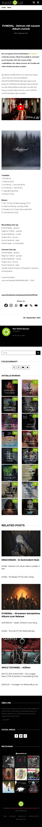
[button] (8, 762)
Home (4, 7)
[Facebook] (6, 305)
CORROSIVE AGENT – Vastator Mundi (30, 458)
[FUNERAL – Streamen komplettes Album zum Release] (21, 597)
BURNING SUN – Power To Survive (30, 390)
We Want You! (21, 819)
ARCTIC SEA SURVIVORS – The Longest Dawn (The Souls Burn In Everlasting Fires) (20, 675)
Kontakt (12, 816)
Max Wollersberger (21, 329)
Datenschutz (34, 816)
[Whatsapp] (16, 305)
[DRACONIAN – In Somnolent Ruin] (21, 543)
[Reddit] (26, 305)
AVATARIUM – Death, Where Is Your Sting (19, 623)
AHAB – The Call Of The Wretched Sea (18, 631)
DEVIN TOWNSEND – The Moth (30, 509)
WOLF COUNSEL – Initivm (16, 667)
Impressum (22, 816)
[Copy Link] (31, 305)
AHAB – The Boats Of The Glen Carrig (18, 577)
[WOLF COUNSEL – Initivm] (21, 651)
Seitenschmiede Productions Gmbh (24, 808)
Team (5, 816)
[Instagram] (11, 305)
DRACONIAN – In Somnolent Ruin (20, 560)
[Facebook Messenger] (21, 305)
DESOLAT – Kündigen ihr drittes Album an (20, 684)
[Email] (36, 305)
